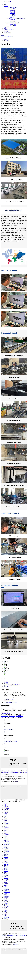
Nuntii (5, 28)
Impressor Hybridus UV (13, 22)
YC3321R (12, 21)
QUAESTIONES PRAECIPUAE (14, 717)
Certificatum (7, 686)
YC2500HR (13, 24)
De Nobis (6, 31)
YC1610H (12, 15)
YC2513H (12, 11)
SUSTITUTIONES (8, 29)
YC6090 (12, 17)
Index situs (12, 716)
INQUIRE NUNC (5, 713)
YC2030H (12, 14)
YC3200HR (13, 25)
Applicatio (6, 27)
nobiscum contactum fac (7, 36)
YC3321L (12, 8)
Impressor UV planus (12, 7)
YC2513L (12, 10)
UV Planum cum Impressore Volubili (16, 18)
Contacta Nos (7, 32)
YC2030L (12, 13)
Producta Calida (4, 716)
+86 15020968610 (8, 699)
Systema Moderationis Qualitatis (12, 685)
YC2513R (12, 20)
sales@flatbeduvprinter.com (10, 702)
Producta (6, 6)
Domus (5, 4)
